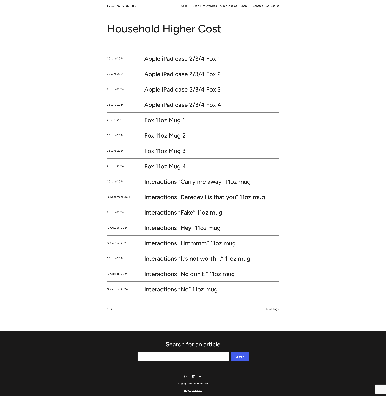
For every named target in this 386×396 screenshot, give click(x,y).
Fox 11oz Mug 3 (165, 151)
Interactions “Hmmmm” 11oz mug (190, 243)
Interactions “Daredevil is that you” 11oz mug (204, 197)
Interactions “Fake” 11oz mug (183, 212)
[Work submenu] (188, 6)
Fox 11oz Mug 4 (165, 166)
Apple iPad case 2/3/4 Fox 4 (182, 104)
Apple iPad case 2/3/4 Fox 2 (182, 74)
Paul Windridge (122, 6)
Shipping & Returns (193, 390)
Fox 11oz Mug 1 (164, 120)
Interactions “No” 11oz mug (181, 289)
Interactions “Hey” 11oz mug (182, 227)
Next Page (272, 309)
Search (239, 356)
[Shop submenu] (248, 6)
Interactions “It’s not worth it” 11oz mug (197, 258)
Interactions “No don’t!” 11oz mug (189, 274)
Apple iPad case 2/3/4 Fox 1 (182, 58)
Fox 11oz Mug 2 (165, 135)
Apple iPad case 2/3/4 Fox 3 (182, 89)
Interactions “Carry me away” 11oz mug (197, 181)
